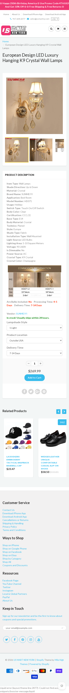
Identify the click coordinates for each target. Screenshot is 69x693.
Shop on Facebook (12, 551)
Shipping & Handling (13, 523)
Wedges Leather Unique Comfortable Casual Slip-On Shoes (49, 462)
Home (6, 14)
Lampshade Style (17, 322)
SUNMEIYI (21, 313)
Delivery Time (15, 347)
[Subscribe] (62, 628)
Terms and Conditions (14, 530)
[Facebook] (14, 639)
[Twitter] (6, 639)
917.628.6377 (19, 19)
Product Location (17, 334)
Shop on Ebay (10, 555)
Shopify (40, 660)
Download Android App (55, 14)
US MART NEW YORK (24, 660)
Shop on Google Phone (15, 548)
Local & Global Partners (15, 593)
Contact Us (9, 510)
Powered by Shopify (39, 664)
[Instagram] (30, 639)
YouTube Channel (12, 583)
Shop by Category (12, 558)
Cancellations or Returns (15, 520)
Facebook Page (10, 580)
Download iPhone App (32, 14)
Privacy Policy (10, 526)
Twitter (7, 587)
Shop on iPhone (11, 545)
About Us (16, 14)
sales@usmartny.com (39, 19)
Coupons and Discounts (15, 565)
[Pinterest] (22, 639)
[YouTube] (38, 639)
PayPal (6, 597)
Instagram (8, 590)
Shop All (7, 561)
